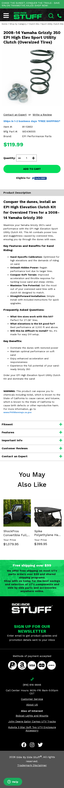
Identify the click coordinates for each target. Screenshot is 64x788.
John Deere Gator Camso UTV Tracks (32, 721)
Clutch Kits (34, 24)
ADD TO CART (32, 168)
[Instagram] (32, 745)
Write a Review (42, 114)
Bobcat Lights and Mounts (32, 715)
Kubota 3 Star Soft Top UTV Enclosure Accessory (32, 729)
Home (4, 24)
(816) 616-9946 (32, 684)
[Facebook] (24, 745)
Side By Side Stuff (29, 757)
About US (32, 704)
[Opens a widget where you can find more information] (12, 782)
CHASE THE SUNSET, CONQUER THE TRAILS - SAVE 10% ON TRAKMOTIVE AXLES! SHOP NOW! (31, 4)
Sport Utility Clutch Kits (52, 24)
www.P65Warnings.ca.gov (17, 412)
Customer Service (32, 699)
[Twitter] (40, 745)
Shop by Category (18, 24)
